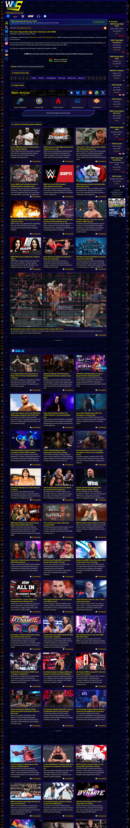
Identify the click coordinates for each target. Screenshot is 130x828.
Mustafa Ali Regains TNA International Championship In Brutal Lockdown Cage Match (57, 376)
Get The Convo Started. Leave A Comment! (58, 113)
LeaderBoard (97, 107)
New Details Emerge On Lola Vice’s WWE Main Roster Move (90, 636)
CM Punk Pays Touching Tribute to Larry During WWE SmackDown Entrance (89, 765)
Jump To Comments (20, 107)
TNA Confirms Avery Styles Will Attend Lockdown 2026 (56, 524)
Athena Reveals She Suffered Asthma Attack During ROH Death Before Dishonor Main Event (25, 711)
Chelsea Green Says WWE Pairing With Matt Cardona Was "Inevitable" (58, 636)
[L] (24, 28)
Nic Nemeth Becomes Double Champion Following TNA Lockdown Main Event (37, 329)
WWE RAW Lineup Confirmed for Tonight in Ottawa (25, 258)
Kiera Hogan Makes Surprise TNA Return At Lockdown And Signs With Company (25, 451)
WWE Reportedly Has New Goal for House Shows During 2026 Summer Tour (25, 524)
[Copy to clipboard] (71, 93)
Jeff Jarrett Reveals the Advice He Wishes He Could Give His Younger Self (57, 488)
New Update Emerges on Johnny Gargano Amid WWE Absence (58, 600)
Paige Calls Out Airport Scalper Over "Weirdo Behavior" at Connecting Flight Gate (57, 415)
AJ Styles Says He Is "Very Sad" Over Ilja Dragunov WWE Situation (90, 220)
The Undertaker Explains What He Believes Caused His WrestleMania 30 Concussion (90, 710)
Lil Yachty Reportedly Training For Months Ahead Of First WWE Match (58, 802)
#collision (116, 106)
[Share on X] (103, 93)
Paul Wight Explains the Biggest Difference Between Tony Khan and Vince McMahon (58, 673)
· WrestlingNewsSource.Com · (14, 12)
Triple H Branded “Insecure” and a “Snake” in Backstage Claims (90, 600)
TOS (112, 196)
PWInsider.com (34, 37)
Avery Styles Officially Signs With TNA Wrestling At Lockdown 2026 (89, 414)
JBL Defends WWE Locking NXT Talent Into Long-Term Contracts (90, 673)
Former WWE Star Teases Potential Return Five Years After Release (25, 148)
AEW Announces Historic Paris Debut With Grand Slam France (90, 185)
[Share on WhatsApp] (97, 93)
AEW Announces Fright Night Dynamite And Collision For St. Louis (58, 148)
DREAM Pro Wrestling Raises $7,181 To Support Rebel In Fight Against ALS (89, 375)
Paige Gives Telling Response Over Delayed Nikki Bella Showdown (25, 561)
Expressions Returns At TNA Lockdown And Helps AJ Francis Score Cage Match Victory (89, 452)
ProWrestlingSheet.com (49, 37)
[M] (22, 28)
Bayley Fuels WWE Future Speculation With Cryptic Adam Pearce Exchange (90, 561)
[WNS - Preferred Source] (58, 60)
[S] (20, 28)
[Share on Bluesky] (78, 93)
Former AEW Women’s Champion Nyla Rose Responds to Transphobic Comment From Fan (58, 766)
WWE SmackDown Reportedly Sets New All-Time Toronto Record (25, 802)
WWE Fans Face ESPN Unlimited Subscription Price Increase (55, 185)
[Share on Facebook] (84, 93)
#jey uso (81, 78)
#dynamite (116, 92)
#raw (117, 33)
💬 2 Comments (68, 196)
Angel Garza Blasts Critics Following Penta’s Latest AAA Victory (25, 220)
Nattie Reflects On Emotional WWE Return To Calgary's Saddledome (25, 673)
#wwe (34, 78)
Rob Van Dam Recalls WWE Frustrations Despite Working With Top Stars (57, 561)
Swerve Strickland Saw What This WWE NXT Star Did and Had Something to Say (58, 220)
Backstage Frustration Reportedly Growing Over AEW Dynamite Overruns (25, 636)
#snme (117, 120)
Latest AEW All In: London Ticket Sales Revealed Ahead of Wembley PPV (24, 600)
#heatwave (117, 78)
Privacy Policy (117, 196)
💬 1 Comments (68, 465)
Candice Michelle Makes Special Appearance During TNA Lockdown (55, 451)
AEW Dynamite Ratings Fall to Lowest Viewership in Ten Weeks (89, 802)
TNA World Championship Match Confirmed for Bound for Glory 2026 (91, 258)
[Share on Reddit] (90, 93)
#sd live (41, 78)
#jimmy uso (72, 78)
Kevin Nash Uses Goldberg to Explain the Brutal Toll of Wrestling (57, 258)
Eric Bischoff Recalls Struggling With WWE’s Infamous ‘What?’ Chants (88, 488)
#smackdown (51, 78)
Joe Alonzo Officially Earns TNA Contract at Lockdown (25, 488)
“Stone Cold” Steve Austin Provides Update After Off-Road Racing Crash (91, 148)
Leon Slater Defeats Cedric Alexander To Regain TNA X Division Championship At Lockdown (24, 376)
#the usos (61, 78)
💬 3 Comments (100, 427)
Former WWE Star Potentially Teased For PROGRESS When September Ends (24, 185)
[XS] (18, 28)
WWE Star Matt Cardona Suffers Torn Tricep (91, 523)
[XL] (26, 28)
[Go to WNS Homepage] (14, 6)
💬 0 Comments (35, 161)
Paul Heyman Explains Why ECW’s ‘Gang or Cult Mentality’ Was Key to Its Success (58, 710)
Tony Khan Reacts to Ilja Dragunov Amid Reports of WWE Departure (24, 765)
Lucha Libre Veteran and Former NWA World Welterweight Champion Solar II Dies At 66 (25, 414)
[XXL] (29, 28)
